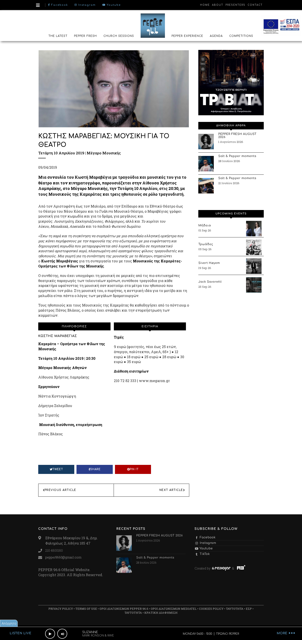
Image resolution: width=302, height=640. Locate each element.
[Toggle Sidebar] (38, 5)
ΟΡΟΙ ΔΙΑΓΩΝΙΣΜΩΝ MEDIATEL (174, 609)
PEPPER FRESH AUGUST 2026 (237, 136)
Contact (255, 5)
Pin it (134, 469)
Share (95, 469)
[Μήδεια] (254, 228)
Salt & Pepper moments (237, 156)
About (217, 5)
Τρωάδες (205, 244)
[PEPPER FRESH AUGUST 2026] (206, 141)
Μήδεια (204, 225)
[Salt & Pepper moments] (206, 163)
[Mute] (62, 634)
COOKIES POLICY (211, 609)
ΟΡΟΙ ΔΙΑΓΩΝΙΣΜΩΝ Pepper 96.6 (123, 609)
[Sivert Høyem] (254, 266)
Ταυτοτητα (234, 609)
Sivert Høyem (209, 263)
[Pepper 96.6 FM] (153, 25)
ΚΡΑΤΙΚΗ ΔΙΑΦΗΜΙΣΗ (161, 613)
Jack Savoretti (210, 282)
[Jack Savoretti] (254, 285)
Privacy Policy (60, 609)
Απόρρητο (9, 623)
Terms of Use (86, 609)
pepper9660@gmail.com (63, 557)
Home (205, 5)
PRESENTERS (235, 5)
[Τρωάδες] (254, 247)
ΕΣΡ (249, 609)
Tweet (57, 469)
